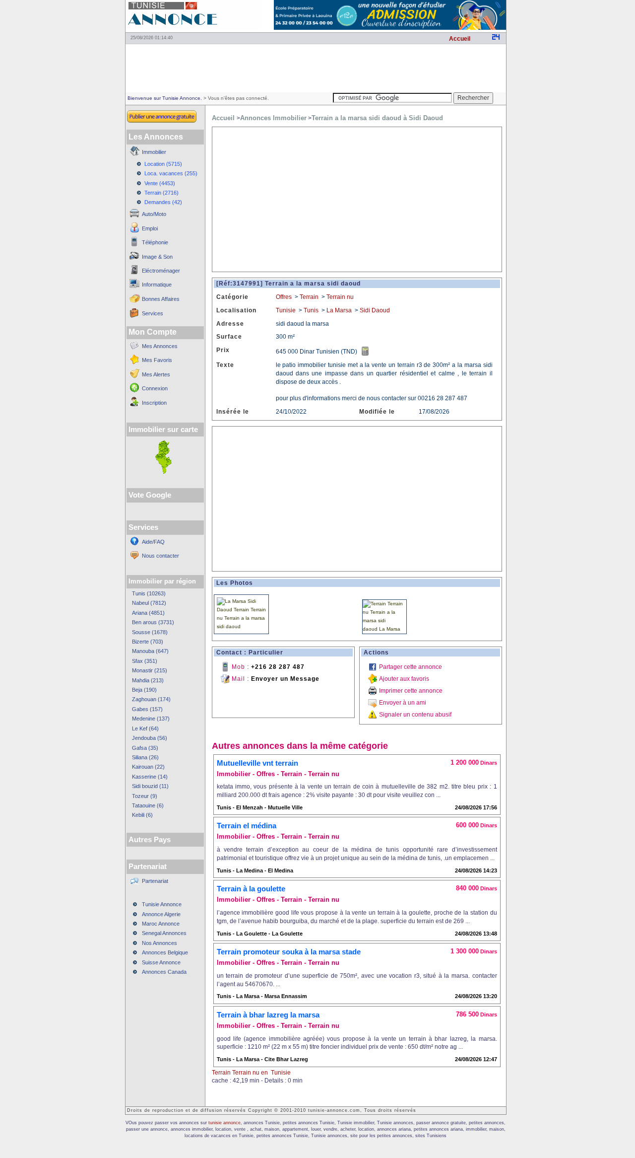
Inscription (154, 403)
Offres (284, 296)
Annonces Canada (164, 972)
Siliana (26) (145, 757)
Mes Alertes (156, 374)
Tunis (311, 310)
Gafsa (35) (145, 748)
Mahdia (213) (148, 680)
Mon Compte (152, 332)
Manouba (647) (150, 651)
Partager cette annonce (410, 666)
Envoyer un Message (285, 678)
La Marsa (339, 310)
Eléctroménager (161, 271)
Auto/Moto (154, 214)
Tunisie (286, 310)
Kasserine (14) (150, 777)
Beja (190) (144, 690)
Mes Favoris (157, 360)
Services (152, 313)
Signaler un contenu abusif (415, 714)
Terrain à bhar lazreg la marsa (268, 1015)
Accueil (459, 38)
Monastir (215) (149, 670)
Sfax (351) (144, 661)
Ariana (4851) (148, 613)
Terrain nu (340, 296)
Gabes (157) (147, 709)
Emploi (150, 228)
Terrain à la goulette (251, 888)
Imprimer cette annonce (411, 690)
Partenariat (155, 881)
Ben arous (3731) (153, 622)
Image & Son (157, 257)
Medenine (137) (151, 719)
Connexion (155, 388)
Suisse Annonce (161, 962)
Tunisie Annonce (162, 904)
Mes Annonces (160, 346)
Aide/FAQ (153, 542)
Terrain (309, 296)
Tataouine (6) (148, 805)
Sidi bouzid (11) (150, 786)
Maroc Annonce (161, 924)
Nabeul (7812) (149, 603)
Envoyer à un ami (402, 702)
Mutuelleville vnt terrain (257, 763)
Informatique (157, 285)
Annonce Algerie (161, 914)
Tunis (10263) (149, 593)
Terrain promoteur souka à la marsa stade (289, 951)
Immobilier (154, 152)
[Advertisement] (315, 67)
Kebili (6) (142, 815)
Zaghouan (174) (151, 699)
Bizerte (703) (147, 642)
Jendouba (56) (149, 738)
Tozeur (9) (144, 796)
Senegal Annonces (164, 933)
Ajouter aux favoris (404, 678)
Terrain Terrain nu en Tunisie (251, 1072)
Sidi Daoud (375, 310)
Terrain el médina (246, 825)
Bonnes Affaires (161, 299)
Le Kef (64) (145, 728)
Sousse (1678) (150, 632)
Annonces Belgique (165, 952)
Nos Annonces (159, 943)
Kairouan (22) (148, 767)
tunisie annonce (224, 1122)
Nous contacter (160, 556)
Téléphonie (155, 242)
